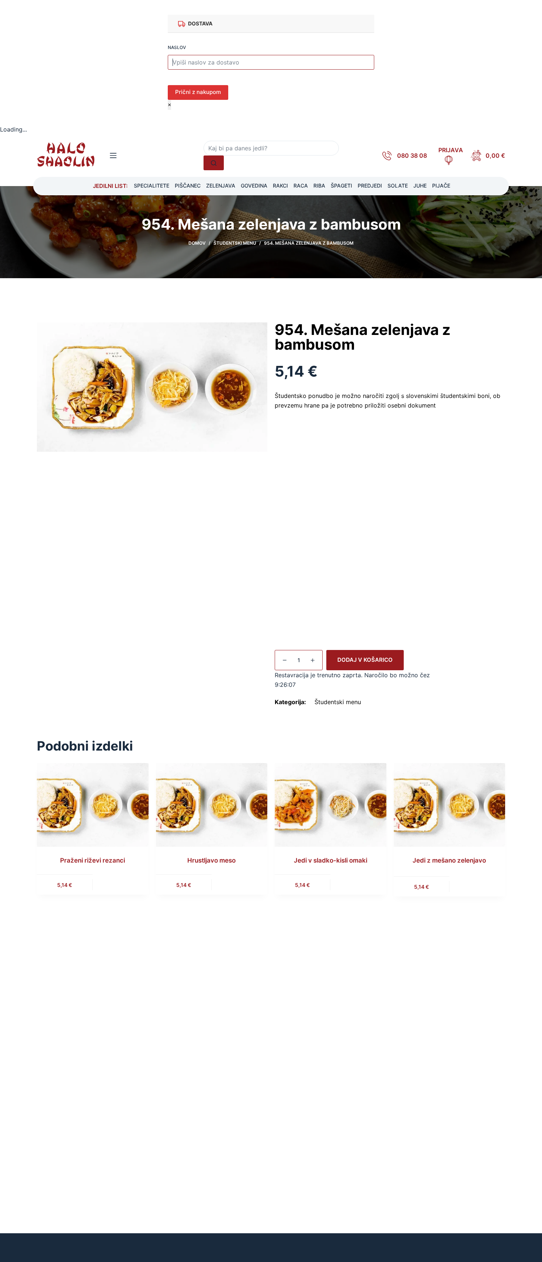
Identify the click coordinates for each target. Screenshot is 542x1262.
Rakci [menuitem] (280, 185)
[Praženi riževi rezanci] (93, 804)
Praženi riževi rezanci (92, 860)
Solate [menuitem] (398, 185)
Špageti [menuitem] (341, 185)
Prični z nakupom (198, 91)
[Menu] (113, 155)
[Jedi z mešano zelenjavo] (449, 804)
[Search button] (214, 162)
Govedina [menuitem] (254, 185)
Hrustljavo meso (211, 860)
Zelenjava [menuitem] (220, 185)
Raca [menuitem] (300, 185)
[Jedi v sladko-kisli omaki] (330, 804)
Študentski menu (338, 702)
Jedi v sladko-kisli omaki (330, 860)
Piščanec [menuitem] (188, 185)
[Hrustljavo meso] (212, 804)
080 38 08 (412, 155)
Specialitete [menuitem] (151, 185)
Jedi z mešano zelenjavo (449, 860)
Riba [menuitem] (319, 185)
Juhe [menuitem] (420, 185)
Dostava (200, 23)
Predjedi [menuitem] (370, 185)
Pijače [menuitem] (441, 185)
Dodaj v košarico (365, 659)
